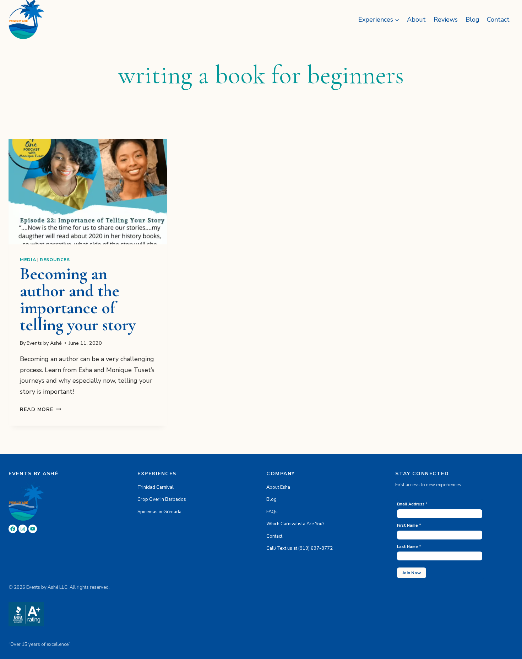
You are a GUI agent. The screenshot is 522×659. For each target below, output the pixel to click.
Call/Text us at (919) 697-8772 (299, 548)
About (416, 19)
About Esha (278, 487)
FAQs (272, 512)
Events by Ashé (44, 343)
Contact (498, 19)
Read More (40, 409)
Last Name (409, 546)
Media (28, 259)
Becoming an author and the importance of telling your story (78, 299)
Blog (472, 19)
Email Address (412, 504)
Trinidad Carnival (155, 487)
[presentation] (88, 191)
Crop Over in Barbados (161, 499)
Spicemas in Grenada (159, 512)
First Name (409, 525)
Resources (55, 259)
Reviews (446, 19)
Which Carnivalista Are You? (295, 524)
